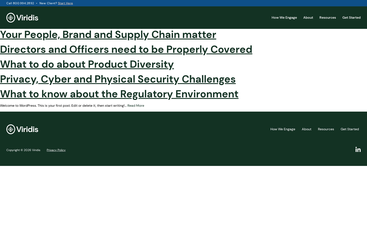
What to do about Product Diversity (87, 64)
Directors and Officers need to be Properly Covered (126, 49)
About (308, 17)
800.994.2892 (23, 3)
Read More (135, 105)
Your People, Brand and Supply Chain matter (108, 34)
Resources (327, 17)
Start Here (65, 3)
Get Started (351, 17)
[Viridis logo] (22, 18)
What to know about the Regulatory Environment (119, 94)
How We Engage (284, 17)
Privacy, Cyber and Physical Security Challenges (118, 79)
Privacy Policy (56, 150)
